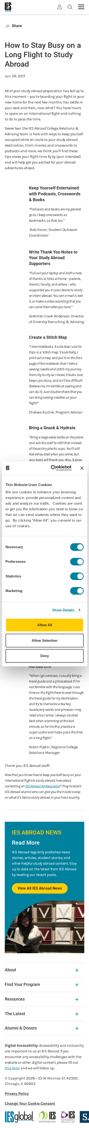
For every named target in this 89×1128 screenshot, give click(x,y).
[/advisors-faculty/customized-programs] (68, 1117)
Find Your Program (22, 984)
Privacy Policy (17, 1093)
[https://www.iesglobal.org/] (19, 1117)
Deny (44, 656)
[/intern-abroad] (47, 1117)
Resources (15, 999)
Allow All (44, 625)
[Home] (8, 7)
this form (12, 1068)
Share (17, 26)
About (10, 969)
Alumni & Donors (21, 1028)
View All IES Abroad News (40, 888)
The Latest (15, 1013)
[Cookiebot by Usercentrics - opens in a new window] (53, 468)
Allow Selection (44, 640)
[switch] (77, 561)
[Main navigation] (81, 7)
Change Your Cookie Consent (30, 1103)
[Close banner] (82, 468)
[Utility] (59, 6)
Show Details (63, 610)
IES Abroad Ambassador (42, 786)
